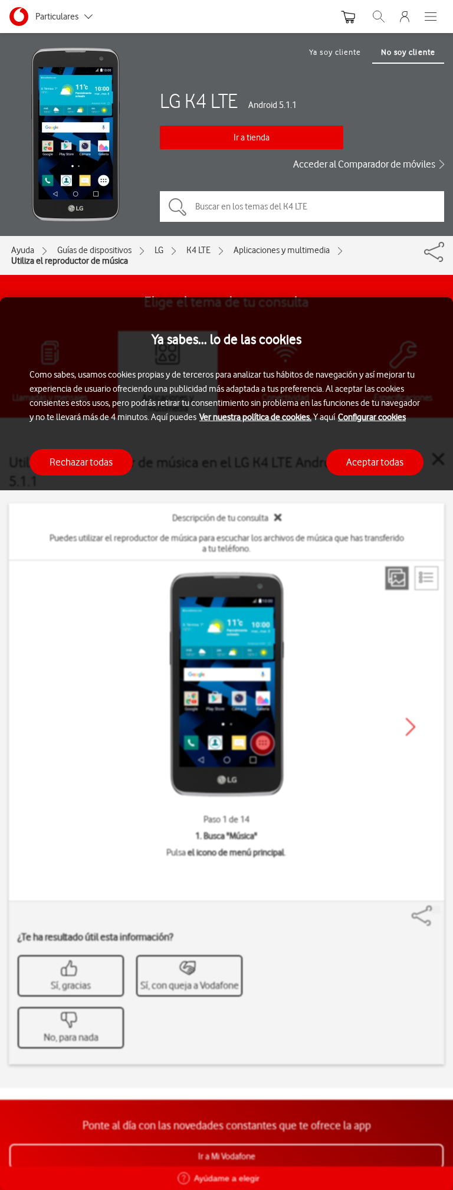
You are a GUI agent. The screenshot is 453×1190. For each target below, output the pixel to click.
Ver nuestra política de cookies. (255, 417)
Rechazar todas (81, 462)
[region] (226, 743)
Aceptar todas (374, 462)
